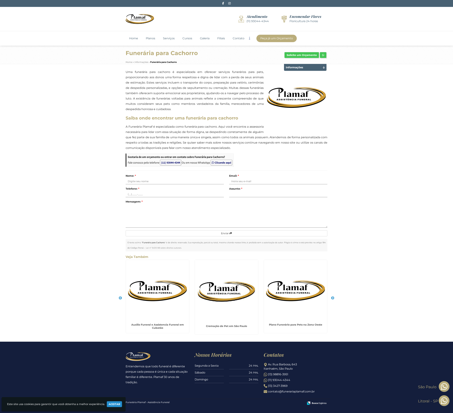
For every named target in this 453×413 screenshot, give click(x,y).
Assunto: (235, 188)
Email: (234, 175)
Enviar (225, 233)
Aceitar (114, 404)
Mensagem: (134, 201)
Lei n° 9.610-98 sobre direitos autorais (163, 248)
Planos (150, 38)
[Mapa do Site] (266, 403)
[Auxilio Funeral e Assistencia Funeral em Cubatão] (157, 291)
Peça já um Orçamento (276, 38)
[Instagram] (229, 3)
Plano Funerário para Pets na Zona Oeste (295, 324)
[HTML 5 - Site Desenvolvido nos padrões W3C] (276, 403)
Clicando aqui (222, 162)
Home (133, 38)
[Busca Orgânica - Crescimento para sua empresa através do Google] (316, 403)
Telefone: (132, 188)
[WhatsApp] (441, 401)
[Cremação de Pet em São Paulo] (226, 291)
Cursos (187, 38)
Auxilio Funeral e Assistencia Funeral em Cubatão (157, 326)
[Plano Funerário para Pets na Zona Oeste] (295, 291)
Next (332, 298)
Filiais (221, 38)
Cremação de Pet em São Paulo (226, 326)
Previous (120, 298)
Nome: (131, 175)
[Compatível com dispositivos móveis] (300, 403)
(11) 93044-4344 (170, 162)
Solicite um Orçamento (302, 55)
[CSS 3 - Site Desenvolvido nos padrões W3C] (288, 403)
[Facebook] (223, 3)
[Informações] (252, 37)
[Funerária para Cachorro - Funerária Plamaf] (140, 19)
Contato (238, 38)
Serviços (169, 38)
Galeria (205, 38)
